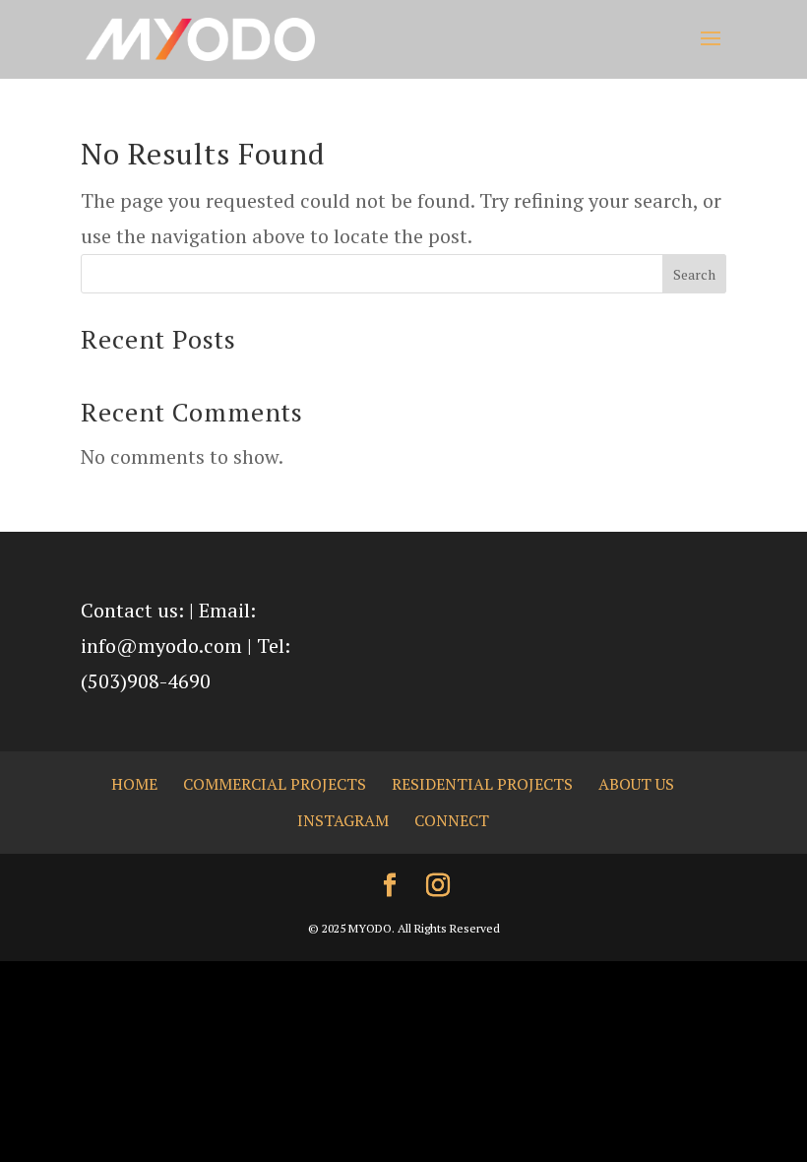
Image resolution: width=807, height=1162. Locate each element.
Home (134, 784)
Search (694, 274)
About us (636, 784)
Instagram (343, 820)
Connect (451, 820)
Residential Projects (482, 784)
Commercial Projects (274, 784)
